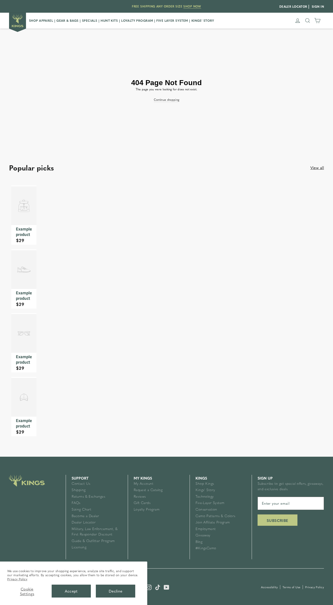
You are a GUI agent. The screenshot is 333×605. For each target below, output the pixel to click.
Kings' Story (205, 490)
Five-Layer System (209, 503)
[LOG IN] (297, 20)
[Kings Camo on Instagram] (149, 586)
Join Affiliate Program (212, 522)
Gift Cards (142, 503)
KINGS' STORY (202, 20)
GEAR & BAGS (67, 20)
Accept (71, 591)
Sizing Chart (81, 509)
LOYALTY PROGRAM (137, 20)
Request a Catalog (148, 490)
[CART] (317, 20)
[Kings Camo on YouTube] (166, 586)
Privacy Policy (17, 579)
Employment (205, 529)
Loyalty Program (146, 509)
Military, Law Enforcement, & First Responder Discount (95, 532)
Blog (198, 542)
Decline (116, 591)
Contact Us (81, 484)
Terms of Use (292, 587)
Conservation (206, 509)
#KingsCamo (205, 548)
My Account (143, 484)
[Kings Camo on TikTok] (157, 586)
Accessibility (270, 587)
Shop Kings (204, 484)
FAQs (76, 503)
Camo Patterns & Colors (215, 516)
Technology (204, 497)
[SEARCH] (307, 20)
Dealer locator (293, 6)
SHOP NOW (192, 6)
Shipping (78, 490)
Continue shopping (166, 100)
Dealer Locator (84, 522)
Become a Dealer (85, 516)
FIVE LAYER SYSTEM (172, 20)
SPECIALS (89, 20)
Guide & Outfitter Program (93, 541)
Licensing (79, 547)
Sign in (318, 6)
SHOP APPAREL (41, 20)
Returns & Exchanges (88, 497)
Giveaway (202, 535)
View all (317, 167)
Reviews (140, 497)
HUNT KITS (109, 20)
